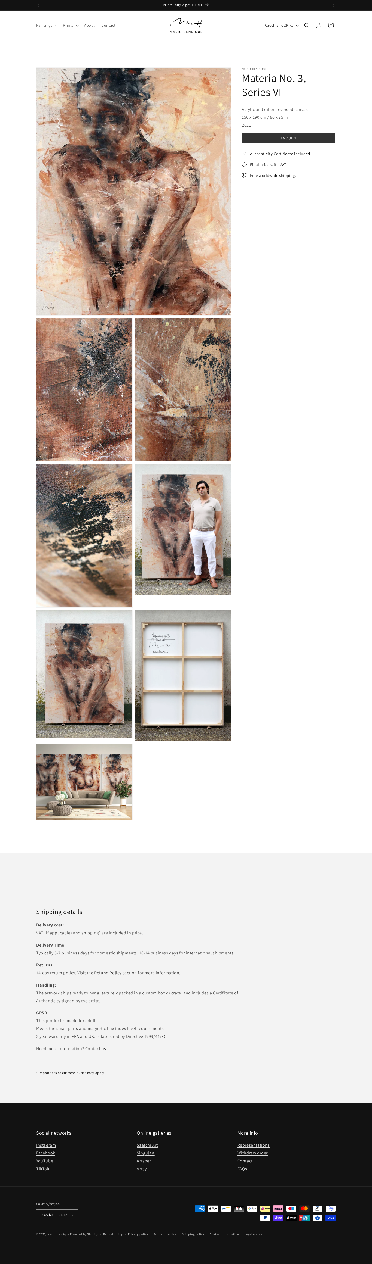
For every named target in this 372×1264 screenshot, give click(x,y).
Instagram (46, 1145)
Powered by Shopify (84, 1234)
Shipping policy (193, 1234)
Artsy (142, 1169)
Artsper (144, 1161)
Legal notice (253, 1234)
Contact (245, 1161)
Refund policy (113, 1234)
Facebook (45, 1153)
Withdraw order (252, 1153)
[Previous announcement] (38, 5)
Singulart (145, 1153)
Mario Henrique (58, 1234)
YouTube (44, 1161)
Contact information (224, 1234)
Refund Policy (107, 973)
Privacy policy (138, 1234)
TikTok (43, 1169)
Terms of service (165, 1234)
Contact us (95, 1048)
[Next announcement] (334, 5)
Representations (253, 1145)
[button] (46, 25)
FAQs (242, 1169)
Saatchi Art (147, 1145)
